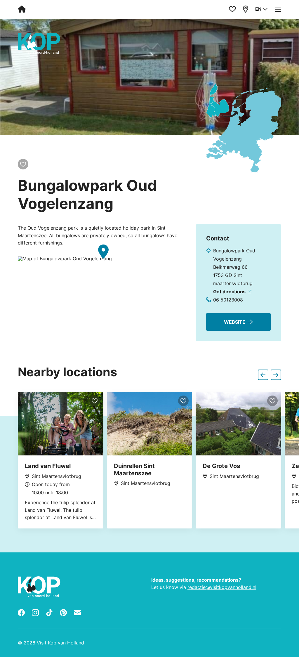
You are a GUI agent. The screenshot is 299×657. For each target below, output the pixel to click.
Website (234, 322)
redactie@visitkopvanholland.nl (221, 587)
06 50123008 (228, 300)
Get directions (229, 291)
